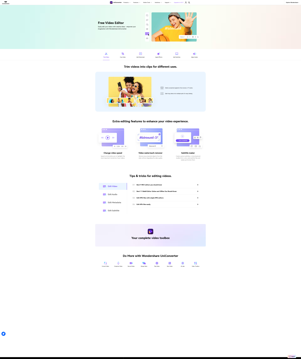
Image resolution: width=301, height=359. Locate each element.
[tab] (106, 54)
